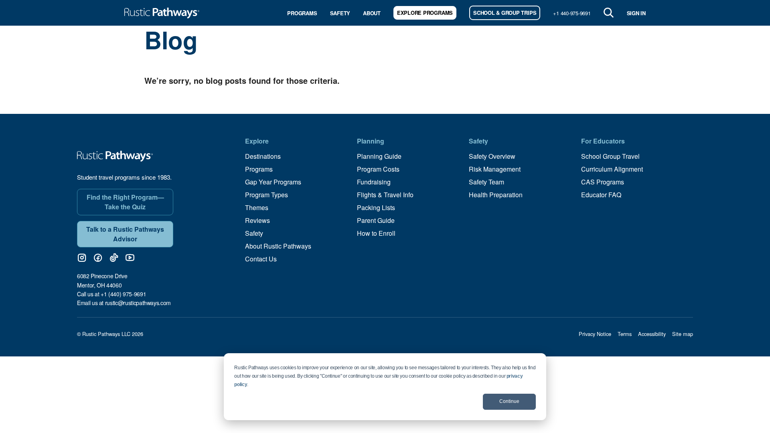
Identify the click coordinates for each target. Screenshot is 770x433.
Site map (682, 334)
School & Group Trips (504, 12)
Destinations (263, 156)
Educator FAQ (601, 194)
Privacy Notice (595, 334)
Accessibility (652, 334)
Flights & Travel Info (385, 194)
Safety (340, 13)
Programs (302, 13)
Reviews (257, 220)
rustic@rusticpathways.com (138, 303)
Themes (256, 207)
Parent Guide (376, 220)
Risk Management (495, 169)
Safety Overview (492, 156)
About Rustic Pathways (278, 246)
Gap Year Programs (273, 181)
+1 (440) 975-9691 (123, 294)
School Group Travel (610, 156)
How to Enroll (376, 233)
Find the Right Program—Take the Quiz (125, 201)
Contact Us (261, 258)
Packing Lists (376, 207)
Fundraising (374, 181)
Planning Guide (379, 156)
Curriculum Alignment (612, 169)
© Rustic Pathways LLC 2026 (110, 334)
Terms (625, 334)
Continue (509, 401)
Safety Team (486, 181)
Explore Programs (425, 12)
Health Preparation (496, 194)
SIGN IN (636, 13)
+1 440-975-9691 (571, 13)
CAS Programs (602, 181)
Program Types (266, 194)
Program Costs (378, 169)
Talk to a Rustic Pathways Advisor (125, 234)
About (372, 13)
